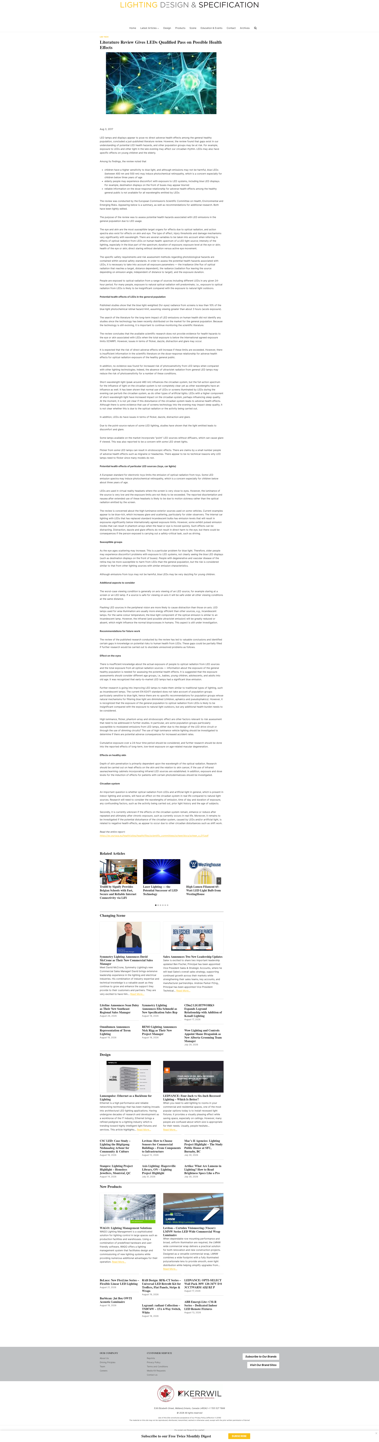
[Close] (376, 1433)
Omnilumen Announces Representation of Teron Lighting (115, 1030)
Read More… (137, 994)
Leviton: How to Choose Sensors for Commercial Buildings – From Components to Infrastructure (161, 1146)
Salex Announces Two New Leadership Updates (193, 956)
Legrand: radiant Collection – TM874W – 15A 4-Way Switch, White (161, 1309)
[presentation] (118, 871)
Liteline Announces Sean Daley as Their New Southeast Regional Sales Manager (119, 1008)
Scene (193, 27)
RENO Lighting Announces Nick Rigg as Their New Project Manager (159, 1030)
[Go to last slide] (104, 880)
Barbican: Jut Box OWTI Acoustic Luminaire (116, 1300)
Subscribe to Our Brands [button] (261, 1356)
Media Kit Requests (156, 1370)
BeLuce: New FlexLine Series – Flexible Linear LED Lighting (119, 1282)
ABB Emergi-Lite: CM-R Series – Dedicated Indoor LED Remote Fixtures (200, 1305)
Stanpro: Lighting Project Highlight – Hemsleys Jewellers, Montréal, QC (116, 1169)
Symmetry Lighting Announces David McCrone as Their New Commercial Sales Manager (126, 960)
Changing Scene (112, 915)
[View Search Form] (255, 28)
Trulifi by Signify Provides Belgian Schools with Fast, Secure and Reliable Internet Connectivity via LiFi (118, 892)
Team (102, 1366)
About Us (104, 1358)
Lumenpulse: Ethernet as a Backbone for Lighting (126, 1097)
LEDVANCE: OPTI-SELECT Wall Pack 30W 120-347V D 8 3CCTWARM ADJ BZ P (203, 1283)
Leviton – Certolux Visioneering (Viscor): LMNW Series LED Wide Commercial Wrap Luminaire (191, 1231)
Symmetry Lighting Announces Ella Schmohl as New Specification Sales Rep (159, 1008)
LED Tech (104, 37)
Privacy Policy (153, 1362)
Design (167, 27)
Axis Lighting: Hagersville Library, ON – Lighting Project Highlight (159, 1169)
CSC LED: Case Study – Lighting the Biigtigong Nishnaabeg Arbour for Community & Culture (115, 1146)
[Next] (218, 880)
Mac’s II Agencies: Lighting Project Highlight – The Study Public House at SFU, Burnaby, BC (203, 1146)
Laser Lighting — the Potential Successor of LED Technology (160, 890)
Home (132, 27)
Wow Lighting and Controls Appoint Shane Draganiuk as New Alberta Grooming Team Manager (203, 1036)
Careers (103, 1370)
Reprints (151, 1358)
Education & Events (211, 27)
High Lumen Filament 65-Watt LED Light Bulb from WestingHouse (203, 890)
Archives (245, 27)
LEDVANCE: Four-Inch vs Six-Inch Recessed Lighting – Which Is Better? (192, 1097)
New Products (111, 1186)
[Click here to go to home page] (113, 28)
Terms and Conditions (157, 1366)
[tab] (155, 905)
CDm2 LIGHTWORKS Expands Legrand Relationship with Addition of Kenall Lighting (203, 1010)
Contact (231, 27)
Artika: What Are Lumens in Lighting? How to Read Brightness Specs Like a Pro (202, 1169)
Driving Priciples (107, 1362)
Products (180, 27)
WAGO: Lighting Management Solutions (126, 1228)
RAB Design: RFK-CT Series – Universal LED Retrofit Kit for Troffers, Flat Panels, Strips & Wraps (161, 1285)
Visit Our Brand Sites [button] (263, 1365)
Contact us (152, 1374)
